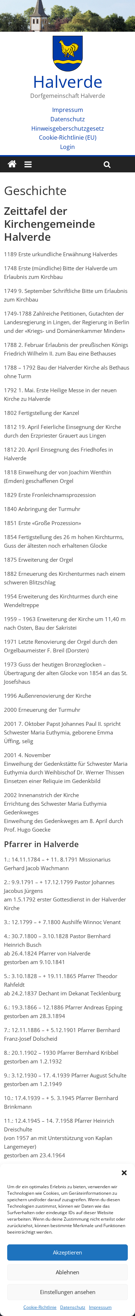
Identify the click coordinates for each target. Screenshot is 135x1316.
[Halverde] (12, 164)
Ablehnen (67, 1272)
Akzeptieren (67, 1252)
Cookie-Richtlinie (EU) (67, 137)
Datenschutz (72, 1307)
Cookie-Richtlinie (40, 1307)
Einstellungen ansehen (67, 1291)
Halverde (68, 81)
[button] (124, 1172)
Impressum (100, 1307)
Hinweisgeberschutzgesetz (67, 128)
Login (67, 147)
